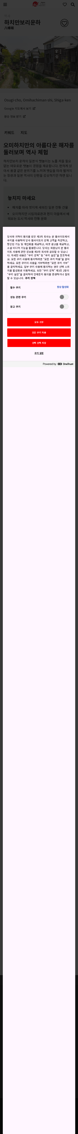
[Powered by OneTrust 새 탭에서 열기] (58, 364)
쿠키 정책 (30, 278)
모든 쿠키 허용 (39, 332)
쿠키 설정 (39, 353)
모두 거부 (39, 322)
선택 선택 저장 (39, 342)
